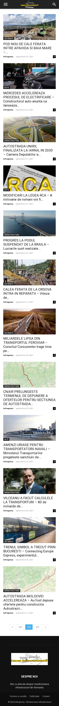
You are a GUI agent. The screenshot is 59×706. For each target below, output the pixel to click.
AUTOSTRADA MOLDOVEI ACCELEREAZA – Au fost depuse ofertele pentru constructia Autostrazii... (28, 602)
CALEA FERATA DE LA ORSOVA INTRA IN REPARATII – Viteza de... (27, 293)
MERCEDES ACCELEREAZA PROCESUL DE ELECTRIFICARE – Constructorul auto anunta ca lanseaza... (28, 99)
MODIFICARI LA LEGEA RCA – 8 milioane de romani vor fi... (27, 197)
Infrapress (8, 56)
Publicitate (34, 696)
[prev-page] (12, 627)
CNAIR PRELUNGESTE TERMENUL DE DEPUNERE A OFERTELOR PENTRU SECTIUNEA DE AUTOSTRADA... (29, 398)
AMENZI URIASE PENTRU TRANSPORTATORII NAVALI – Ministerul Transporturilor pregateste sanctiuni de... (26, 451)
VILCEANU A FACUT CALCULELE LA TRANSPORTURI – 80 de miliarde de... (28, 502)
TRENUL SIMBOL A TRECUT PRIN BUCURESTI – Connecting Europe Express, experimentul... (29, 551)
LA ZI (6, 439)
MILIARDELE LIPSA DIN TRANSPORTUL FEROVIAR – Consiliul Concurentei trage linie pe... (27, 345)
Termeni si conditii (18, 696)
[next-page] (45, 627)
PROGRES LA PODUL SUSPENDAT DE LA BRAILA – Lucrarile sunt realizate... (26, 244)
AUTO (6, 87)
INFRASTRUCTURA (11, 141)
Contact (46, 696)
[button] (5, 4)
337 (37, 627)
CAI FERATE (8, 38)
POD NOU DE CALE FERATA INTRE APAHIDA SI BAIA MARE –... (27, 48)
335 (20, 627)
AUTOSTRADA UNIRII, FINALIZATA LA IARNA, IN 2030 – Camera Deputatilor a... (28, 150)
